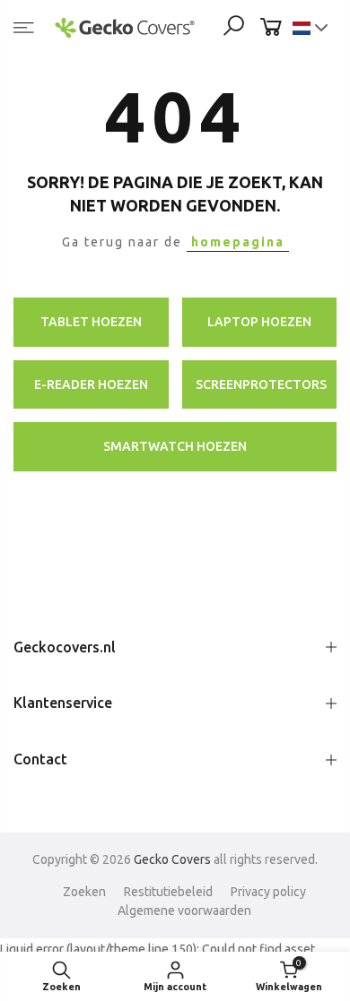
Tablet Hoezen (91, 322)
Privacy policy (268, 892)
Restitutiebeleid (168, 892)
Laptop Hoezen (259, 322)
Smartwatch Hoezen (175, 446)
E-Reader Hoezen (91, 384)
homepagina (237, 242)
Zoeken (84, 892)
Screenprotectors (261, 384)
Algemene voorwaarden (184, 910)
